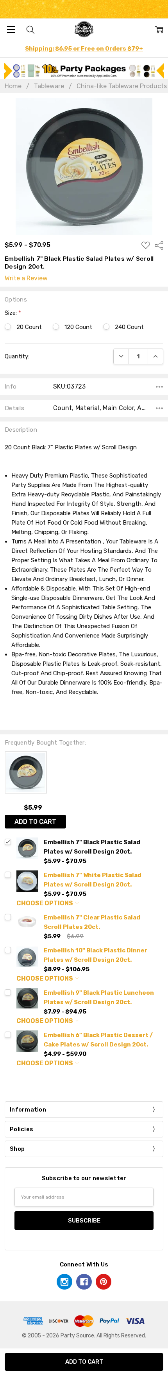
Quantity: (17, 356)
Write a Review (26, 278)
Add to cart (35, 821)
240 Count (129, 327)
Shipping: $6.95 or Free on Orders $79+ (84, 48)
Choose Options (45, 903)
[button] (84, 71)
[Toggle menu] (10, 29)
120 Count (78, 327)
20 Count (29, 327)
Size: (13, 312)
